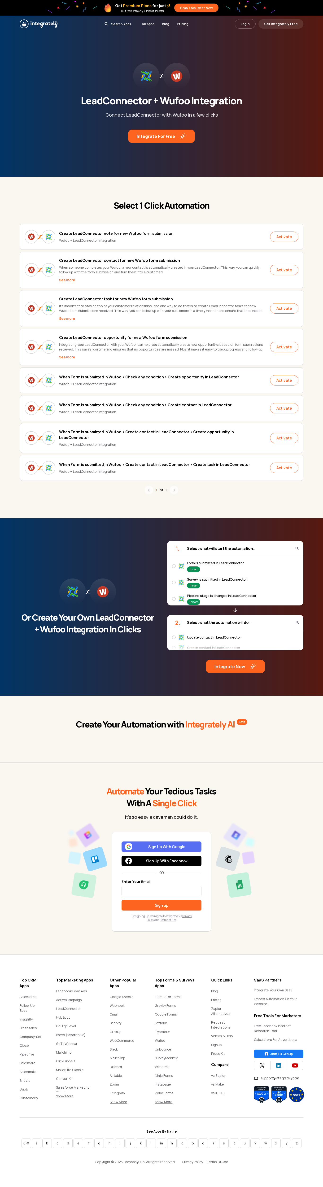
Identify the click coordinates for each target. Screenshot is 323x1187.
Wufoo (160, 1040)
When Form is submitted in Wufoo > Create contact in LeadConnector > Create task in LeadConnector (154, 464)
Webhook (117, 1005)
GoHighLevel (66, 1026)
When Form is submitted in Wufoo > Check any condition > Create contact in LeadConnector (145, 404)
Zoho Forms (164, 1093)
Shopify (115, 1023)
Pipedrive (27, 1054)
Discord (116, 1066)
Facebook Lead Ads (71, 991)
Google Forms (166, 1014)
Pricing (182, 24)
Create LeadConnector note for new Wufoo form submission (116, 233)
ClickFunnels (65, 1061)
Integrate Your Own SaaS (273, 990)
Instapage (163, 1084)
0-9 (26, 1143)
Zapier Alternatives (220, 1011)
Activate (284, 236)
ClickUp (116, 1031)
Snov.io (25, 1080)
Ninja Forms (164, 1075)
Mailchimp (64, 1052)
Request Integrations (221, 1024)
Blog (165, 24)
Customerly (29, 1098)
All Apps (148, 24)
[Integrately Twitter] (262, 1065)
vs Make (217, 1084)
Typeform (162, 1031)
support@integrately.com (280, 1078)
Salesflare (27, 1063)
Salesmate (28, 1071)
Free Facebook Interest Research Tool (272, 1028)
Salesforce (28, 996)
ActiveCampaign (69, 1000)
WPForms (162, 1066)
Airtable (116, 1075)
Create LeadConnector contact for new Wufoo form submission (119, 260)
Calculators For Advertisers (275, 1039)
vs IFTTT (218, 1093)
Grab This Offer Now (196, 8)
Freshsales (28, 1028)
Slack (114, 1049)
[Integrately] (38, 23)
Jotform (161, 1023)
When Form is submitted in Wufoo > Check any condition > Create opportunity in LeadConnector (149, 377)
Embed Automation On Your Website (275, 1001)
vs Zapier (218, 1075)
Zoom (114, 1084)
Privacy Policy (192, 1162)
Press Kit (218, 1053)
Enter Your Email (136, 881)
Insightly (26, 1019)
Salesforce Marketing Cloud (73, 1090)
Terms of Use (168, 920)
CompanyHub (30, 1036)
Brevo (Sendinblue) (71, 1035)
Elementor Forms (168, 996)
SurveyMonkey (166, 1058)
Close (24, 1045)
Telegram (117, 1093)
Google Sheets (121, 996)
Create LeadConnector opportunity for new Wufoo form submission (123, 337)
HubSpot (63, 1017)
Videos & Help (222, 1036)
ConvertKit (64, 1078)
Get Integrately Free (281, 24)
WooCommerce (122, 1040)
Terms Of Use (217, 1162)
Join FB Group (281, 1053)
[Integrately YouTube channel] (295, 1065)
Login (245, 24)
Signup (216, 1044)
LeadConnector (68, 1008)
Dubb (24, 1089)
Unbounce (163, 1049)
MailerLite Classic (69, 1070)
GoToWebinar (66, 1043)
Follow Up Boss (27, 1008)
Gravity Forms (165, 1005)
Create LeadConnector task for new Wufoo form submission (116, 299)
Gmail (114, 1014)
